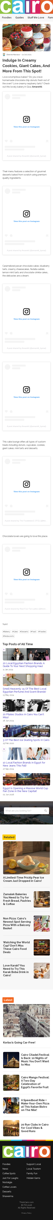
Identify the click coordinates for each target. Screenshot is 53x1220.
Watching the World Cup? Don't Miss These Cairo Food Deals (16, 947)
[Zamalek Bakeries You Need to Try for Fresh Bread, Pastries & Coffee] (42, 899)
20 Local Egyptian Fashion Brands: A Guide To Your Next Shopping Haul (23, 665)
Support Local (33, 1164)
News (5, 1169)
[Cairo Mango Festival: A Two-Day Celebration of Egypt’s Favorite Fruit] (11, 1083)
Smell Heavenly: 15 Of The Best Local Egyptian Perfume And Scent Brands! (24, 690)
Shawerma (7, 1196)
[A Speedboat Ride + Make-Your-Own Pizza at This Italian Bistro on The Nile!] (11, 1105)
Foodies (7, 17)
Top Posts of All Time (17, 644)
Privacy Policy (26, 1213)
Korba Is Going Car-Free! (19, 1042)
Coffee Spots (8, 1173)
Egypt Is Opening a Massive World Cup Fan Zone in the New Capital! (25, 790)
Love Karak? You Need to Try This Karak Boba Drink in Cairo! (16, 970)
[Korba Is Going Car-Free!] (26, 1020)
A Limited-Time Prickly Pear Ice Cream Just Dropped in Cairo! (23, 879)
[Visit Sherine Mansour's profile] (3, 54)
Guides (19, 17)
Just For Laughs (10, 1178)
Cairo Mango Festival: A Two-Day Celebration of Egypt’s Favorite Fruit (35, 1082)
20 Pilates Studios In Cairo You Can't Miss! (23, 716)
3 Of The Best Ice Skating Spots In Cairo (26, 740)
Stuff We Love (36, 17)
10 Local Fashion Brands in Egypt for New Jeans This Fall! (24, 764)
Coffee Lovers (9, 1187)
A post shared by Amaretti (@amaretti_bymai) (26, 156)
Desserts (6, 1191)
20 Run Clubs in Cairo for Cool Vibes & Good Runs (35, 1128)
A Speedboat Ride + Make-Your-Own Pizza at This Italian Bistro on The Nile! (35, 1105)
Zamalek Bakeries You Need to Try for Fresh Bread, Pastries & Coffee (17, 899)
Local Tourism (33, 1169)
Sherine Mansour (13, 55)
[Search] (45, 810)
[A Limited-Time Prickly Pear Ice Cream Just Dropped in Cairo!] (26, 857)
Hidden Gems (33, 1178)
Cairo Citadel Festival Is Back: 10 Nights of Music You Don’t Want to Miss (35, 1059)
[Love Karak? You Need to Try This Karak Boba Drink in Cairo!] (42, 971)
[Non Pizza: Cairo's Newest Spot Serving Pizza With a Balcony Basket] (42, 923)
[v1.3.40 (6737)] (26, 1152)
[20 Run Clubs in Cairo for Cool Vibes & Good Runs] (11, 1128)
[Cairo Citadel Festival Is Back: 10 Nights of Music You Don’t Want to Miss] (11, 1060)
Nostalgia (7, 1182)
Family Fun (31, 1173)
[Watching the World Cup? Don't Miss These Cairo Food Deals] (42, 947)
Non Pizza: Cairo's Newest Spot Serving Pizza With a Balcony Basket (17, 923)
